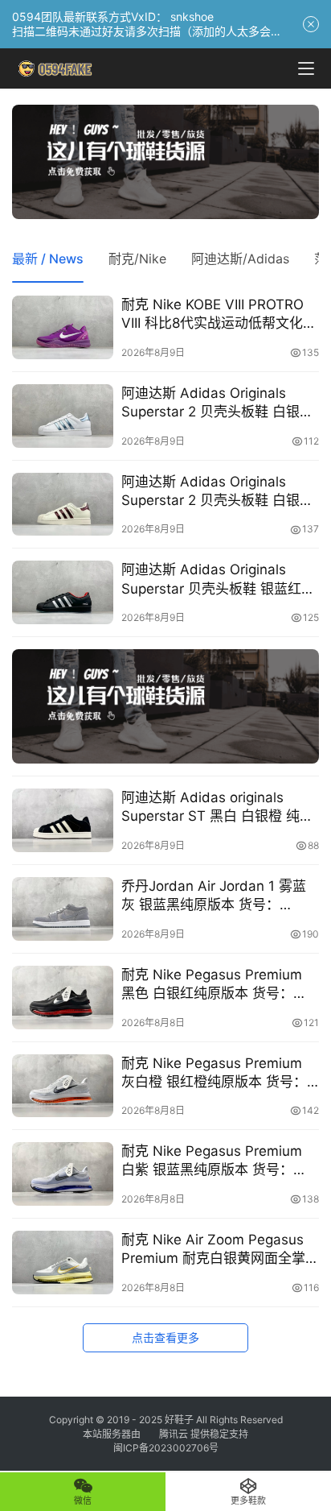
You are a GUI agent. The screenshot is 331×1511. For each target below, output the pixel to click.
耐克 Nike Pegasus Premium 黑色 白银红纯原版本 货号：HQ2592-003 (211, 985)
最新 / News (48, 258)
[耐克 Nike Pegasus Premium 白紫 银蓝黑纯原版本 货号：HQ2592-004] (62, 1174)
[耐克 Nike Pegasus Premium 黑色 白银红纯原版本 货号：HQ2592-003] (62, 997)
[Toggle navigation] (306, 68)
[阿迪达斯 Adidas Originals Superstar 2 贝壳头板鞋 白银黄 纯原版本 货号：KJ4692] (62, 504)
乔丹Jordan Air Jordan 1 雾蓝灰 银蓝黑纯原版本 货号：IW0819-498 (213, 896)
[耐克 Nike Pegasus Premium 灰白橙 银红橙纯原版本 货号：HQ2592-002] (62, 1086)
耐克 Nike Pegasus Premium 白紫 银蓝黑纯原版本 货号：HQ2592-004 (211, 1161)
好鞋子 (180, 1420)
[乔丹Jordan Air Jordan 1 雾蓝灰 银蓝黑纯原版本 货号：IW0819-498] (62, 909)
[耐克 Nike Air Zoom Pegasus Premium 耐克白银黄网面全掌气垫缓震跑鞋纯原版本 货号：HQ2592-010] (62, 1262)
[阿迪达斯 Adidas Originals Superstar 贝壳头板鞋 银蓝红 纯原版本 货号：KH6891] (62, 592)
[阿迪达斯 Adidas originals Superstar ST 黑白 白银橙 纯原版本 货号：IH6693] (62, 820)
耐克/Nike (137, 258)
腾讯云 (173, 1434)
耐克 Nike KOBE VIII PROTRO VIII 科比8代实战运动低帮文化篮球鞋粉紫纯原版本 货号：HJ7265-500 (219, 314)
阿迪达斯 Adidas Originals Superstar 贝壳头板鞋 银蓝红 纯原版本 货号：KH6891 (211, 579)
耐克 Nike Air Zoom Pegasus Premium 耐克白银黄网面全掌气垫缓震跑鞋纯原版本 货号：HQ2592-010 (213, 1250)
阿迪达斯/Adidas (240, 258)
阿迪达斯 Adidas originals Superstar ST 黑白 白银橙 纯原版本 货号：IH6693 (217, 807)
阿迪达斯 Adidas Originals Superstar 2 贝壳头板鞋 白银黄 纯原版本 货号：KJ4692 (217, 492)
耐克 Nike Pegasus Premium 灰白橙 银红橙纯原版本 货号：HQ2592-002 (214, 1073)
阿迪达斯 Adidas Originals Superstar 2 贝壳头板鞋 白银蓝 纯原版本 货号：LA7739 (217, 403)
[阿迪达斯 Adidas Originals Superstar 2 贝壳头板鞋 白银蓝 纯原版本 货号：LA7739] (62, 416)
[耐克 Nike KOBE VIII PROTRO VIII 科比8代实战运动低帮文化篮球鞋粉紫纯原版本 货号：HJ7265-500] (62, 327)
